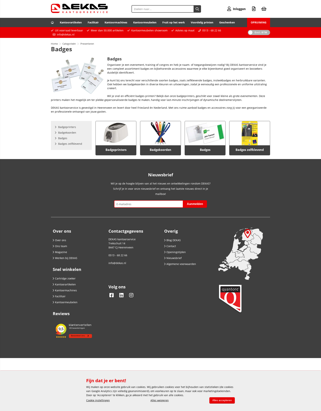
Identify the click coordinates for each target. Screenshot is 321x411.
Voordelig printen (202, 22)
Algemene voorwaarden (181, 264)
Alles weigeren (159, 400)
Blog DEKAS (173, 240)
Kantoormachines (116, 22)
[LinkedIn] (121, 295)
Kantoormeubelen (144, 22)
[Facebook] (112, 295)
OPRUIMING (258, 22)
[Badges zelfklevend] (249, 133)
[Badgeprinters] (116, 133)
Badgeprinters (116, 150)
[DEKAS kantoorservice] (79, 12)
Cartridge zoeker (65, 278)
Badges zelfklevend (250, 150)
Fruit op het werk (173, 22)
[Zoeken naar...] (197, 9)
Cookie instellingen (98, 400)
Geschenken (227, 22)
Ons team (61, 246)
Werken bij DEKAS (66, 258)
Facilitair (93, 22)
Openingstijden (176, 252)
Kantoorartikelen (71, 22)
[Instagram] (130, 295)
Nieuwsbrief (174, 258)
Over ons (60, 240)
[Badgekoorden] (160, 133)
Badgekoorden (160, 150)
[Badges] (205, 133)
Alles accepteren (222, 400)
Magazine (61, 252)
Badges (205, 150)
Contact (171, 246)
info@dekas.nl (65, 34)
